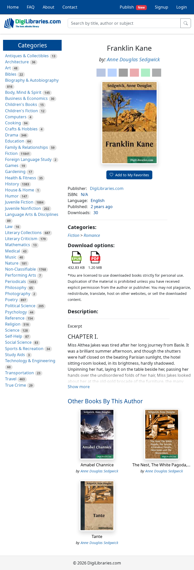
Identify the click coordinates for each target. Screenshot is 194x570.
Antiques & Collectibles (27, 56)
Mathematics (17, 244)
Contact (69, 7)
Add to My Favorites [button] (132, 175)
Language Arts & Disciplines (31, 214)
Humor (12, 196)
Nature (11, 263)
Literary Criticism (21, 238)
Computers (16, 117)
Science (12, 330)
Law (9, 226)
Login (181, 7)
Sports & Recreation (24, 348)
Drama (11, 135)
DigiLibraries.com (107, 188)
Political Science (20, 305)
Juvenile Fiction (19, 202)
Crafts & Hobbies (21, 129)
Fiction (11, 153)
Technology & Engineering (30, 360)
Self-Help (13, 336)
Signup (161, 7)
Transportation (19, 373)
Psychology (16, 312)
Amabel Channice (97, 465)
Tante (97, 536)
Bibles (10, 74)
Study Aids (15, 354)
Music (10, 257)
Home (13, 7)
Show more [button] (79, 386)
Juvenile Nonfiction (23, 208)
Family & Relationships (26, 147)
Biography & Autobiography (32, 80)
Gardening (15, 171)
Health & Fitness (20, 178)
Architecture (17, 62)
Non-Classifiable (20, 269)
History (12, 184)
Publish (132, 7)
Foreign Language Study (28, 159)
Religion (12, 324)
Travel (10, 379)
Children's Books (21, 104)
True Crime (15, 385)
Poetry (11, 299)
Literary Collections (23, 232)
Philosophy (15, 287)
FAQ (31, 7)
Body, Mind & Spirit (23, 92)
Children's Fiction (21, 110)
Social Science (18, 342)
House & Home (19, 190)
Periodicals (15, 281)
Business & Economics (26, 98)
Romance (92, 235)
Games (11, 165)
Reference (15, 318)
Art (8, 68)
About (48, 7)
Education (14, 141)
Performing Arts (20, 275)
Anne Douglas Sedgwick (133, 59)
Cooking (13, 123)
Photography (17, 293)
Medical (12, 251)
